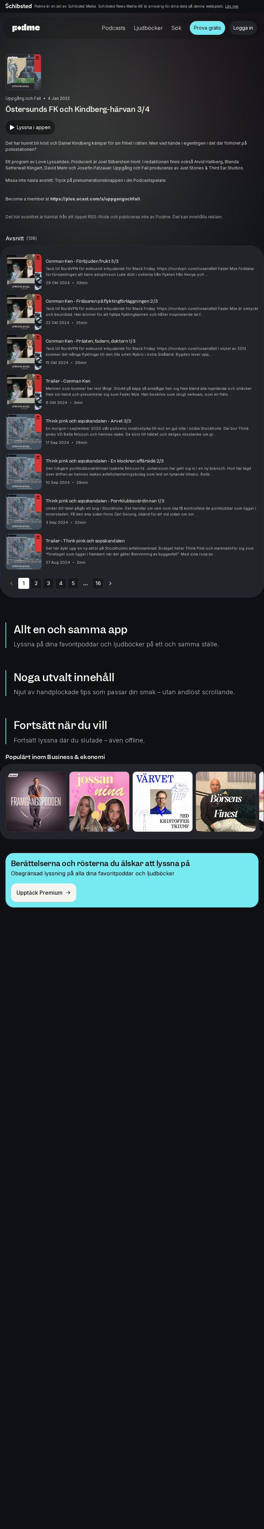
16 (98, 583)
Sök (176, 27)
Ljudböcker (148, 27)
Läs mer (232, 6)
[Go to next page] (110, 583)
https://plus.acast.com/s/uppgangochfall (95, 198)
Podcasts (113, 27)
